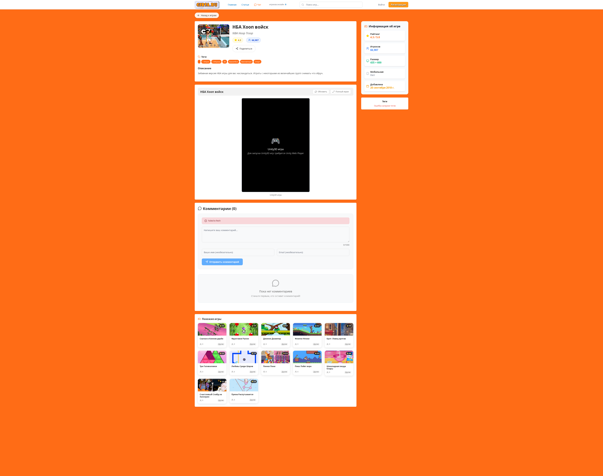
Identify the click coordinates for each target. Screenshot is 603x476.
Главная (232, 4)
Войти (381, 4)
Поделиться (245, 48)
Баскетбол (233, 61)
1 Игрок (206, 61)
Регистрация (398, 4)
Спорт (257, 61)
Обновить (322, 91)
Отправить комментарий (224, 261)
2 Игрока (216, 61)
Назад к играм (208, 15)
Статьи (245, 4)
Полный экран (342, 91)
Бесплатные (246, 61)
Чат (259, 4)
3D (225, 61)
